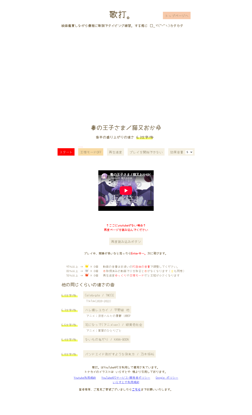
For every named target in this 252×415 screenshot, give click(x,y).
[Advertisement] (126, 70)
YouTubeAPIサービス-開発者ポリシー (125, 377)
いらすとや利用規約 (126, 382)
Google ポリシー (167, 377)
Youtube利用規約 (85, 377)
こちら (136, 389)
